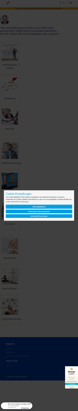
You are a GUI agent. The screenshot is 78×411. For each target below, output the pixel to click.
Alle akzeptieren (39, 206)
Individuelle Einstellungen (39, 216)
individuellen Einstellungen (19, 201)
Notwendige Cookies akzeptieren (39, 211)
